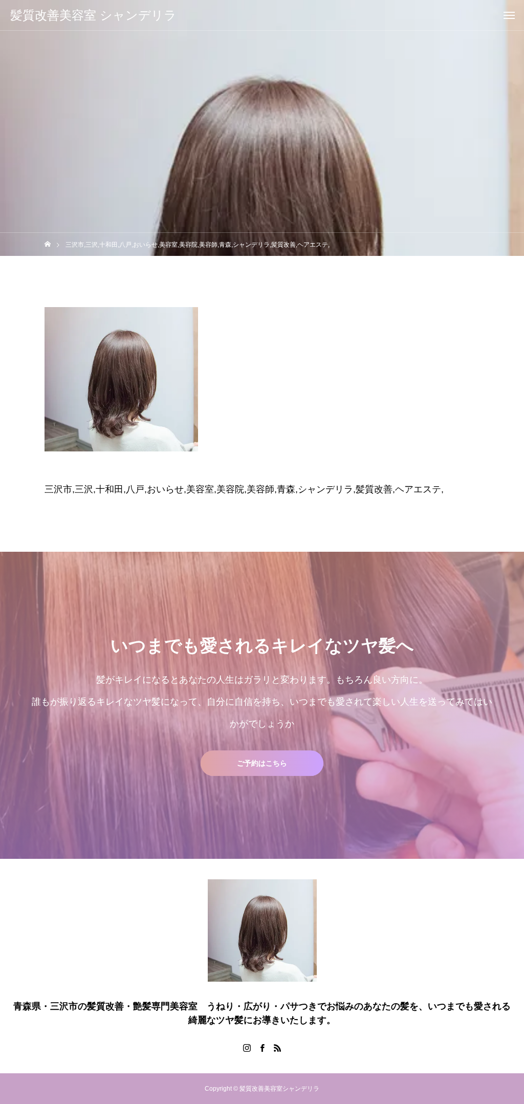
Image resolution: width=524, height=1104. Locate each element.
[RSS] (277, 1048)
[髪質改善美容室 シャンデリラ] (262, 930)
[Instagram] (247, 1048)
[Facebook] (262, 1048)
